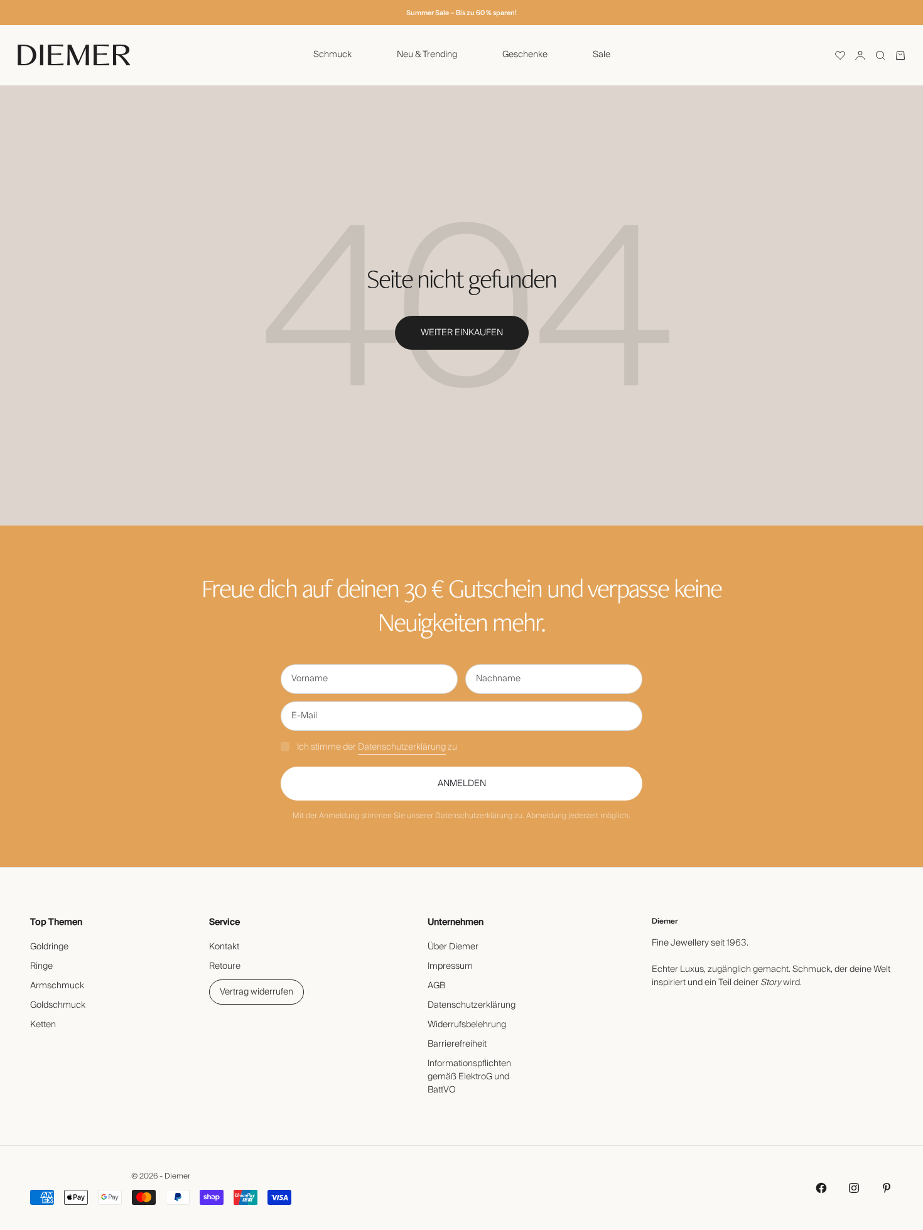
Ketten (43, 1024)
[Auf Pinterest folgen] (886, 1188)
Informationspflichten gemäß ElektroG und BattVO (469, 1077)
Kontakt (224, 946)
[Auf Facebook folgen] (821, 1188)
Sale (601, 54)
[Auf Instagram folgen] (854, 1188)
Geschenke (525, 54)
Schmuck (332, 54)
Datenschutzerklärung (402, 747)
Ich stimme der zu (377, 747)
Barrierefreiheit (457, 1044)
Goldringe (49, 946)
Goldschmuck (57, 1005)
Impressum (450, 966)
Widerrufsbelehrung (467, 1024)
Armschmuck (57, 985)
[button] (840, 55)
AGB (436, 985)
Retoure (224, 966)
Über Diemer (453, 946)
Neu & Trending (427, 54)
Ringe (41, 966)
